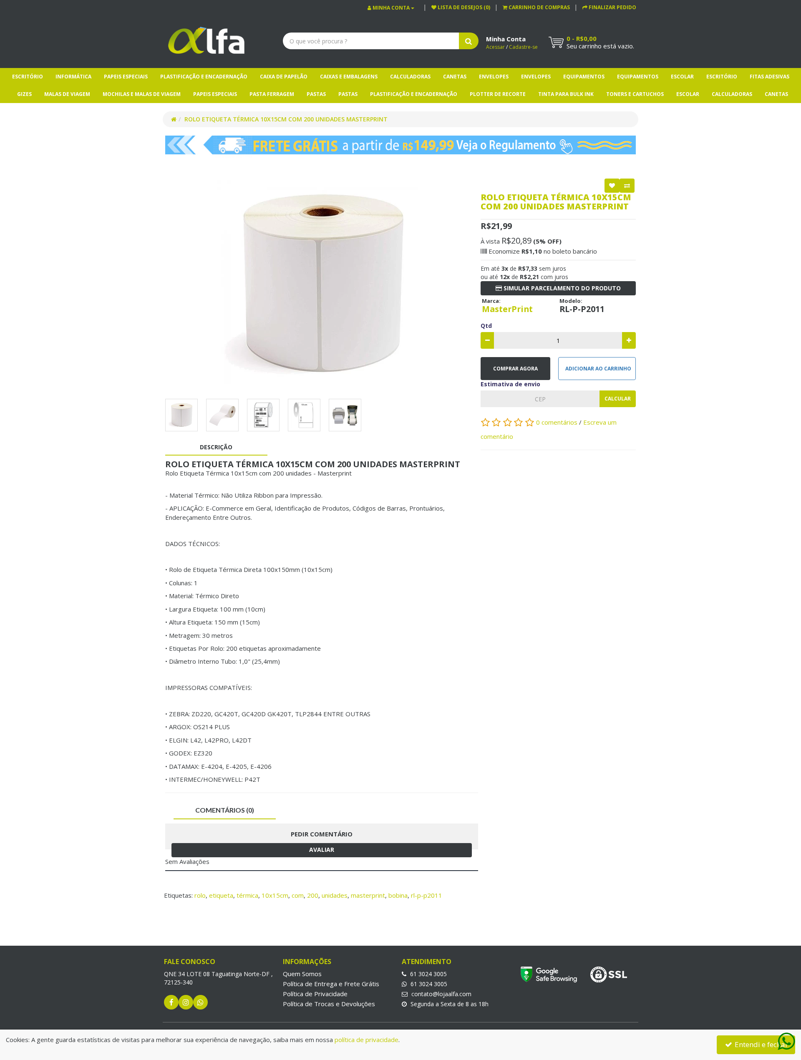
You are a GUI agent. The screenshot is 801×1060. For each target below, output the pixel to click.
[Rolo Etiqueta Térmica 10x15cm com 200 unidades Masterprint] (321, 284)
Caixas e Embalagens (349, 76)
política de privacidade (366, 1039)
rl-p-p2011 (426, 895)
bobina (398, 895)
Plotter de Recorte (498, 94)
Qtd (486, 326)
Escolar (682, 76)
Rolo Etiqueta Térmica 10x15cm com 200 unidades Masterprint (286, 119)
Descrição (216, 447)
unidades (335, 895)
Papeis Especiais (126, 76)
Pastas (316, 94)
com (298, 895)
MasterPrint (507, 309)
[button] (536, 7)
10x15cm (275, 895)
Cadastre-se (523, 46)
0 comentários (557, 422)
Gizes (24, 94)
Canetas (454, 76)
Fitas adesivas (769, 76)
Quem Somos (302, 973)
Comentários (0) (224, 810)
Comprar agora (515, 368)
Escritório (27, 76)
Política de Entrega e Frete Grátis (331, 983)
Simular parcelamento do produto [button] (561, 288)
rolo (200, 895)
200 (312, 895)
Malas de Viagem (67, 94)
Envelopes (494, 76)
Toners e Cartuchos (635, 94)
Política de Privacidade (315, 994)
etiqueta (221, 895)
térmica (247, 895)
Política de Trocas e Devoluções (329, 1004)
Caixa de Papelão (283, 76)
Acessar (495, 46)
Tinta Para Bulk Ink (566, 94)
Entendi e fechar (760, 1044)
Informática (73, 76)
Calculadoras (410, 76)
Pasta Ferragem (271, 94)
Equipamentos (584, 76)
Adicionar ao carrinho (598, 368)
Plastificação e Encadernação (203, 76)
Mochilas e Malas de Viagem (142, 94)
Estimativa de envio (510, 384)
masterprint (368, 895)
